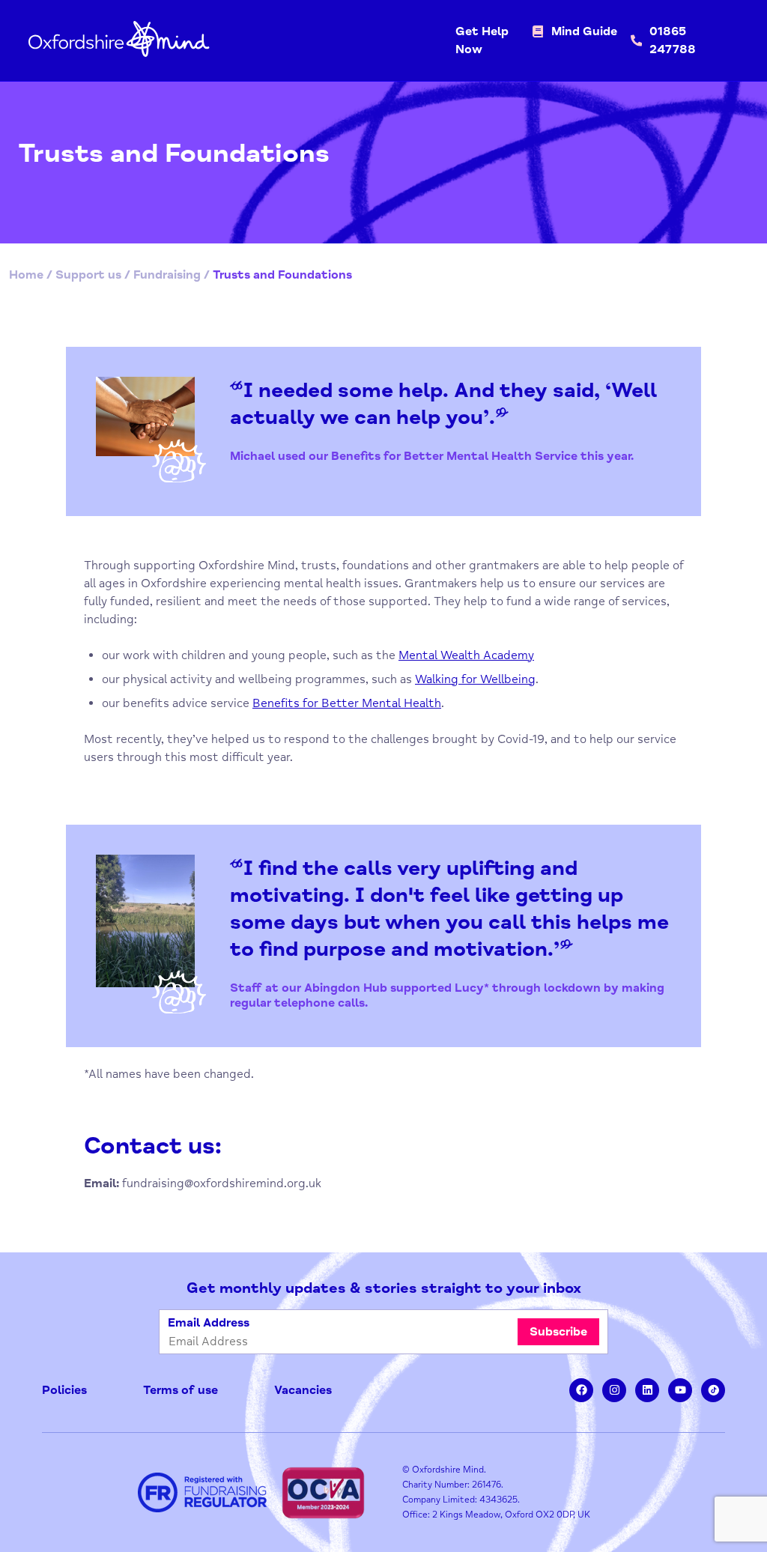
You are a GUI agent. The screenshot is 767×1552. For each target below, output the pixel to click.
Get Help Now (482, 40)
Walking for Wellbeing (475, 679)
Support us (88, 274)
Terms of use (180, 1390)
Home (26, 274)
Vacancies (303, 1390)
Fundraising (167, 274)
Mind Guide (584, 31)
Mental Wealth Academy (466, 655)
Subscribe (558, 1331)
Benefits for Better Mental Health (346, 703)
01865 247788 (672, 40)
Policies (64, 1390)
